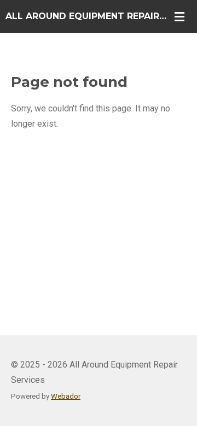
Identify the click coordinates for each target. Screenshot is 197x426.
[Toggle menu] (179, 16)
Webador (65, 396)
